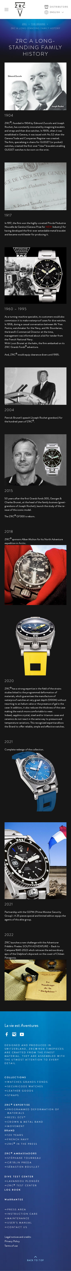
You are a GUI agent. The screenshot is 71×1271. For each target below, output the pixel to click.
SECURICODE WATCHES (25, 1086)
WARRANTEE (14, 1199)
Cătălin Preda (19, 1162)
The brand (38, 24)
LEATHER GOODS (20, 1090)
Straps (13, 1095)
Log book (13, 1189)
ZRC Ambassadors (21, 1153)
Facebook (7, 1034)
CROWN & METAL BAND (25, 1122)
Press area (16, 1209)
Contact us (17, 1227)
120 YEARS (15, 1135)
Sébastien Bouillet (23, 1167)
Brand (10, 1130)
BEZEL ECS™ (16, 1117)
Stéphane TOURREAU (24, 1158)
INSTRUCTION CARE (22, 1214)
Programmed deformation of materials (33, 1111)
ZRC (24, 24)
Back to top (35, 1260)
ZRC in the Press (22, 1144)
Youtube (22, 1034)
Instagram (14, 1034)
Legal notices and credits (18, 1237)
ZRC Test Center (22, 1185)
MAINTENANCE (18, 1218)
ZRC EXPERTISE (17, 1105)
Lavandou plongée (23, 1181)
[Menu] (6, 9)
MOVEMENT (16, 1126)
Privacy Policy (12, 1241)
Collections (15, 1077)
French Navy (18, 1139)
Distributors (59, 6)
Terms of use (11, 1246)
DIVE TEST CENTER (19, 1176)
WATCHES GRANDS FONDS (27, 1082)
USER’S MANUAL (19, 1222)
